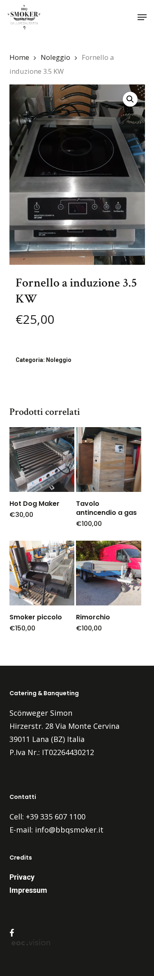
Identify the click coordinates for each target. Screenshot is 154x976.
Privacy (21, 877)
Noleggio (55, 57)
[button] (142, 17)
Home (19, 57)
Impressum (28, 890)
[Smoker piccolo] (41, 573)
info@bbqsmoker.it (69, 830)
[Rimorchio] (108, 573)
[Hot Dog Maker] (41, 459)
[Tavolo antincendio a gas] (108, 459)
